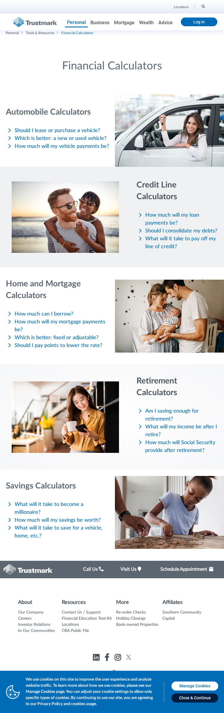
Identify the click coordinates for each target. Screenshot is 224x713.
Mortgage (124, 22)
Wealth (146, 22)
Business (99, 22)
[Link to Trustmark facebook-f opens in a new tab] (108, 658)
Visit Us (129, 569)
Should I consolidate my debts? (181, 231)
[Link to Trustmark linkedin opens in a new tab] (97, 658)
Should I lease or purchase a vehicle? (57, 130)
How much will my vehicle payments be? (62, 146)
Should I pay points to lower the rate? (58, 345)
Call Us (91, 569)
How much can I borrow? (44, 314)
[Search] (203, 6)
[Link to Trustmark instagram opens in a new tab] (119, 658)
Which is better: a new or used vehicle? (60, 138)
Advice (165, 22)
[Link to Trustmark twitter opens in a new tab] (128, 657)
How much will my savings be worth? (58, 520)
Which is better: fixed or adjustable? (57, 337)
